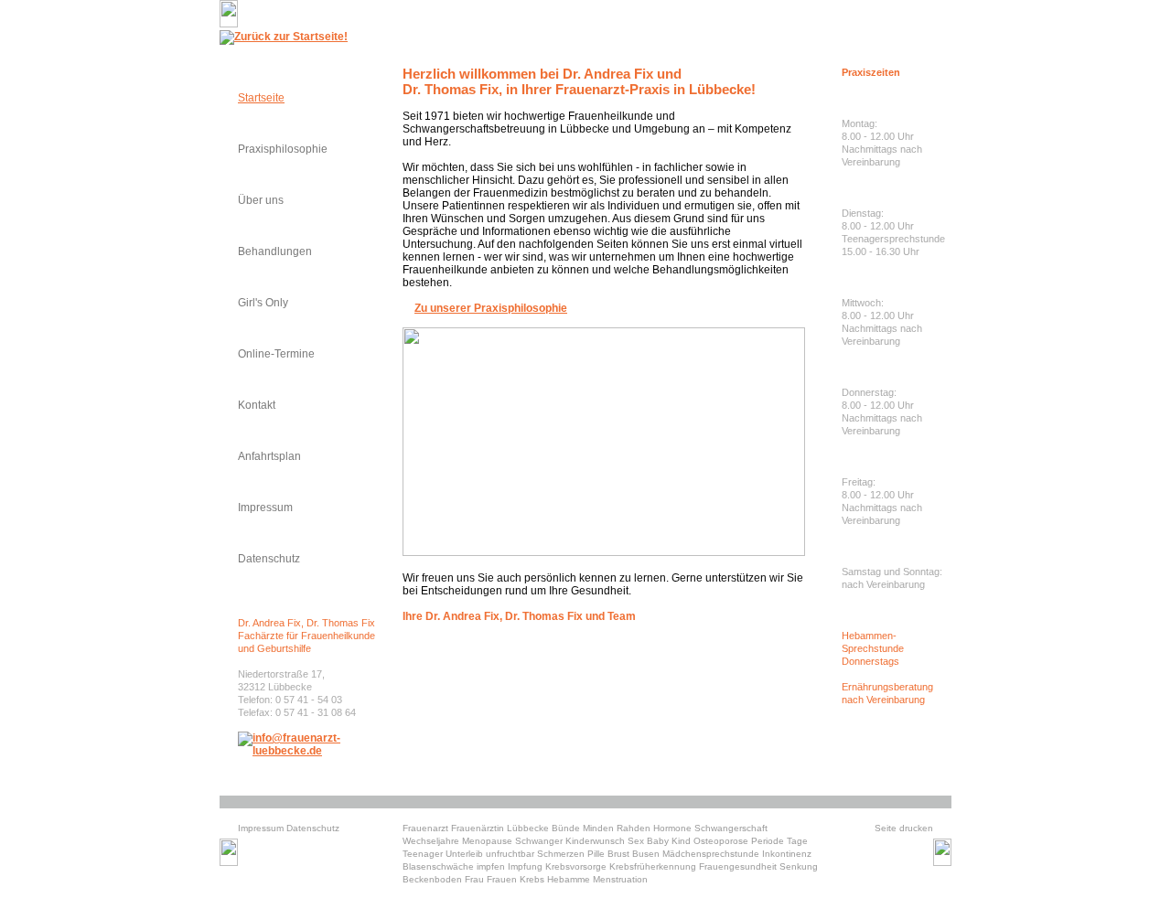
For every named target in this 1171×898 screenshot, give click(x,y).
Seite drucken (904, 828)
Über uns (261, 200)
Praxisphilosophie (283, 149)
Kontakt (256, 405)
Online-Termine (276, 353)
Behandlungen (275, 251)
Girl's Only (263, 302)
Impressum (265, 507)
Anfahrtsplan (269, 456)
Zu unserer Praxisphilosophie (490, 308)
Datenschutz (269, 558)
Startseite (261, 97)
